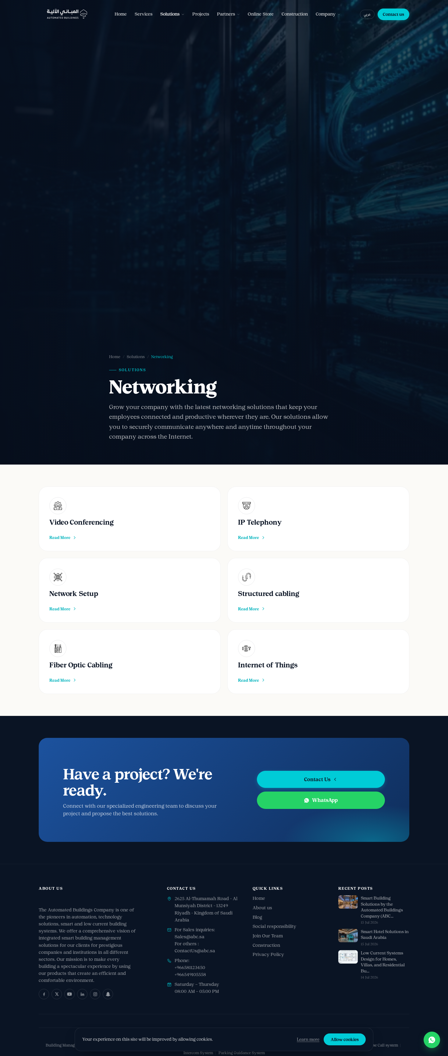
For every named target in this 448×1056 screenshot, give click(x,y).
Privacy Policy (268, 954)
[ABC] (67, 14)
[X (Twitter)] (57, 994)
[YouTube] (69, 994)
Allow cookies (345, 1039)
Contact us (393, 14)
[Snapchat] (108, 994)
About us (262, 908)
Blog (257, 917)
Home (121, 14)
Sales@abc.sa (189, 936)
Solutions (170, 14)
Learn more (308, 1039)
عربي (367, 14)
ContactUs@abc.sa (195, 951)
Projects (200, 14)
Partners (226, 14)
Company (326, 14)
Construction (295, 14)
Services (143, 14)
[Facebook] (44, 994)
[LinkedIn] (82, 994)
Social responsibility (274, 926)
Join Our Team (268, 936)
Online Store (261, 14)
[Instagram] (95, 994)
